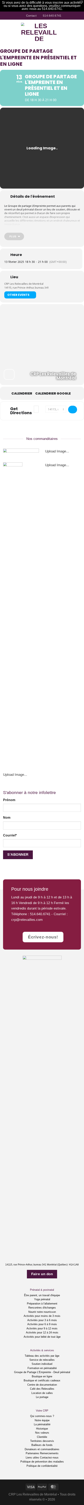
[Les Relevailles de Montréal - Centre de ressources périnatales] (39, 32)
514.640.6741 (40, 914)
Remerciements (49, 1453)
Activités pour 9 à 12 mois (42, 1328)
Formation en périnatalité (42, 1368)
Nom (6, 817)
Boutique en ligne (42, 1376)
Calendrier (21, 393)
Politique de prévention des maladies (42, 1461)
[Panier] (79, 31)
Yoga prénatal (42, 1299)
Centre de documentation (42, 1384)
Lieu (14, 277)
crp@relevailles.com (27, 920)
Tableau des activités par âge (42, 1355)
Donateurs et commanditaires (42, 1449)
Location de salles (42, 1393)
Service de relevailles (42, 1359)
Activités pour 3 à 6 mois (42, 1320)
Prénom (9, 800)
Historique (42, 1428)
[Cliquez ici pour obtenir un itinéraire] (72, 409)
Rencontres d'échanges (42, 1307)
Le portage (42, 1397)
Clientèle (42, 1436)
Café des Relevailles (42, 1388)
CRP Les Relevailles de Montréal (23, 284)
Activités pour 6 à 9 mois (42, 1324)
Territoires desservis (42, 1440)
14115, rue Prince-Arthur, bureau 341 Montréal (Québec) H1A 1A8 (42, 1264)
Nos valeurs (42, 1432)
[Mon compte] (72, 31)
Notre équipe (42, 1420)
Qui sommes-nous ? (42, 1416)
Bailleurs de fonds (42, 1445)
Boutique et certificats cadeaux (42, 1380)
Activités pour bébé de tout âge (42, 1336)
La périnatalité (42, 1424)
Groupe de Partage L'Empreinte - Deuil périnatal (42, 1372)
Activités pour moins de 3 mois (42, 1315)
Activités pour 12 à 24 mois (42, 1332)
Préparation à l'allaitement (42, 1303)
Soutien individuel (42, 1363)
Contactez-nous (49, 1457)
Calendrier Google (53, 393)
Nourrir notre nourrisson (42, 1311)
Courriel (10, 835)
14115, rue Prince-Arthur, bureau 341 (26, 287)
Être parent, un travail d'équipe (42, 1295)
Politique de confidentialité (42, 1465)
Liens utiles (32, 1457)
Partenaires (32, 1453)
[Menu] (6, 32)
